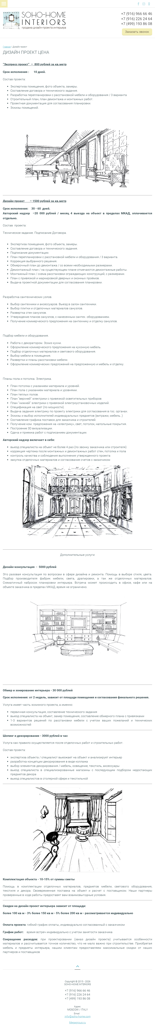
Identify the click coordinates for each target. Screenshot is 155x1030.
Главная (7, 47)
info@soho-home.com (78, 1016)
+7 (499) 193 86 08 (136, 24)
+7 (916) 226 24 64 (136, 19)
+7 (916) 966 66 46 (136, 14)
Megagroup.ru (77, 1022)
